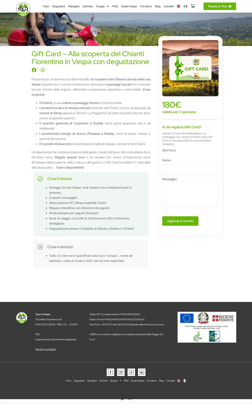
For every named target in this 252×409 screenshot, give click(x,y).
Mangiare (74, 6)
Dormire (88, 6)
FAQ (115, 6)
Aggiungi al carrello (180, 221)
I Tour (46, 6)
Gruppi (100, 6)
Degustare (58, 6)
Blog (157, 6)
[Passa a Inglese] (178, 6)
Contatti (169, 6)
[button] (34, 69)
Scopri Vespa (129, 6)
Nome (166, 160)
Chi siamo (146, 6)
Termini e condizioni (45, 349)
